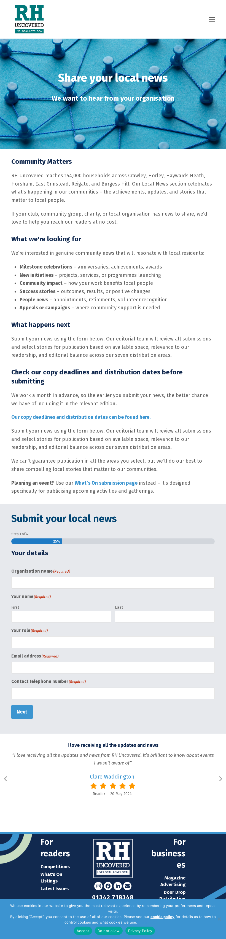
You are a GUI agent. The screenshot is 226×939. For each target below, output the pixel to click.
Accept (83, 931)
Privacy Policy (150, 922)
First (15, 607)
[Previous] (5, 779)
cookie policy (162, 916)
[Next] (220, 779)
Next (22, 712)
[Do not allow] (219, 919)
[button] (212, 19)
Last (119, 607)
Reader (99, 794)
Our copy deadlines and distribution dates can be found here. (80, 417)
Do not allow (109, 931)
